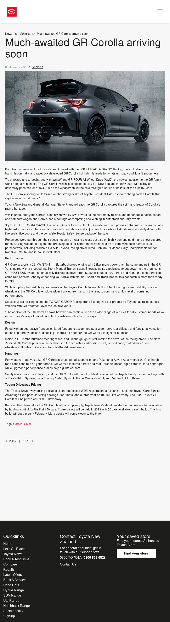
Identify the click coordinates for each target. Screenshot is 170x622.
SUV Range (12, 595)
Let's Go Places (14, 549)
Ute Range (11, 600)
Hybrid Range (13, 590)
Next (28, 441)
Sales (28, 424)
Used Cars (11, 585)
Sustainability (13, 611)
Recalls (9, 569)
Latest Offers (12, 574)
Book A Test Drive (16, 559)
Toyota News (12, 554)
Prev (11, 441)
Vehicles (25, 33)
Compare (10, 564)
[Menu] (160, 11)
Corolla (18, 424)
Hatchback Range (16, 606)
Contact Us (68, 564)
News (9, 33)
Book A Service (14, 580)
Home (7, 543)
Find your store (136, 553)
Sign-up (9, 616)
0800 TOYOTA (82, 557)
